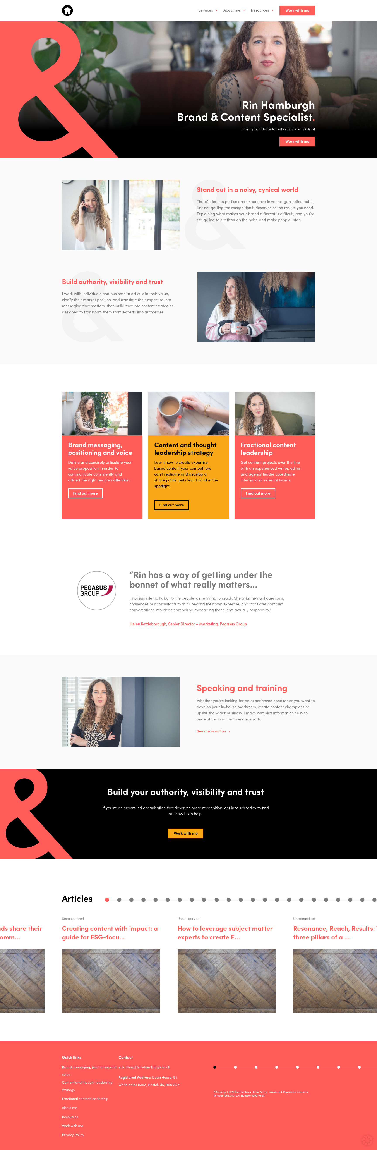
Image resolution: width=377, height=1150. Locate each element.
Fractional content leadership (85, 1098)
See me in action (211, 731)
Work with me (297, 10)
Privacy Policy (73, 1134)
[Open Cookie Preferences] (367, 1144)
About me (231, 10)
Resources (260, 10)
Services (205, 10)
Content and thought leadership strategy (87, 1086)
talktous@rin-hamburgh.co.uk (146, 1067)
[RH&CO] (67, 10)
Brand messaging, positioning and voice (89, 1071)
